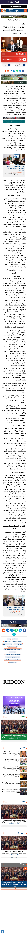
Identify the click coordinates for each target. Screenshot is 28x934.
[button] (2, 728)
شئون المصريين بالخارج (12, 646)
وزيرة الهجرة (15, 639)
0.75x (10, 59)
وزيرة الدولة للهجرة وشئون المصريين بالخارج (12, 649)
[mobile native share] (14, 634)
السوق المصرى (7, 641)
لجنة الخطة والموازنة (17, 641)
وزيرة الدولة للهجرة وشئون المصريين (12, 654)
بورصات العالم (12, 652)
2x (3, 59)
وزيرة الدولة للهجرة (18, 644)
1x (7, 59)
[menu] (25, 10)
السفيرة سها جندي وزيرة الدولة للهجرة (12, 660)
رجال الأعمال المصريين (7, 644)
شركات (23, 24)
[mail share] (8, 71)
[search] (2, 10)
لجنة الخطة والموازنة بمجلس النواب (13, 657)
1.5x (5, 59)
